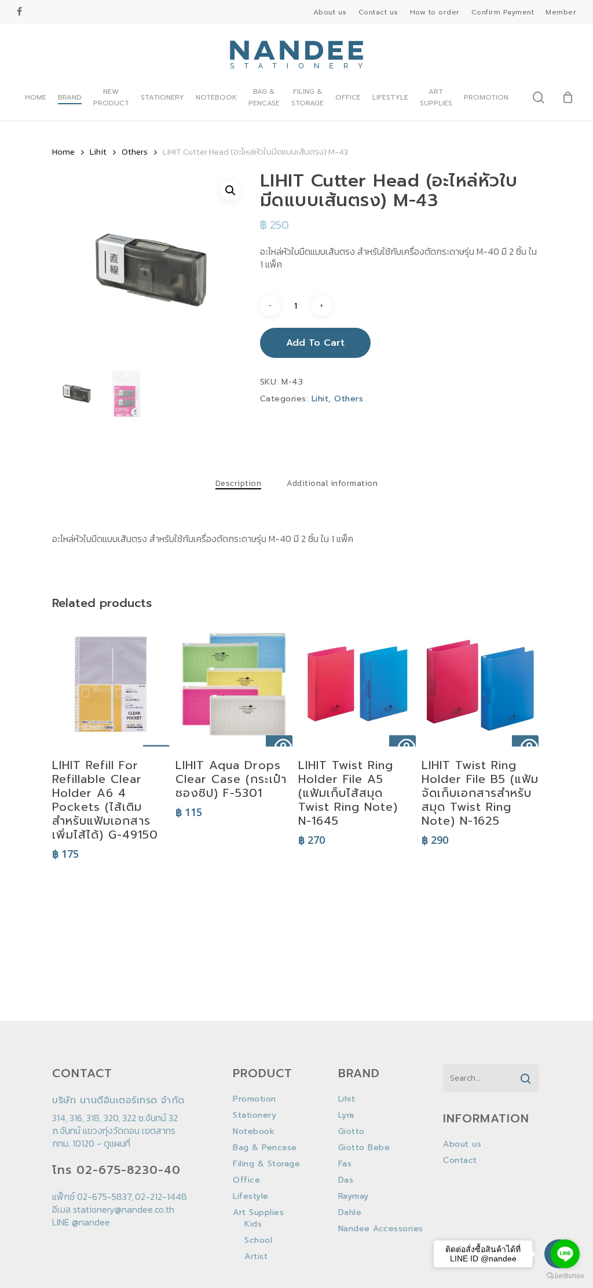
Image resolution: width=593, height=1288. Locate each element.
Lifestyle (251, 1196)
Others (135, 151)
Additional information (332, 483)
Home (63, 151)
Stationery (254, 1115)
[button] (230, 190)
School (258, 1240)
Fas (345, 1164)
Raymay (353, 1196)
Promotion (254, 1099)
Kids (253, 1224)
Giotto (351, 1131)
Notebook (253, 1131)
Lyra (346, 1115)
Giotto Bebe (364, 1148)
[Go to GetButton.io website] (565, 1276)
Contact (460, 1160)
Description (238, 483)
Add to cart (315, 343)
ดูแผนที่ (117, 1143)
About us (462, 1144)
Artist (256, 1257)
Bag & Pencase (265, 1148)
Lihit (98, 151)
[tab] (238, 483)
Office (246, 1180)
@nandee (91, 1222)
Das (346, 1180)
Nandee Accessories (380, 1229)
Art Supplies (258, 1213)
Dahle (350, 1213)
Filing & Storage (266, 1164)
